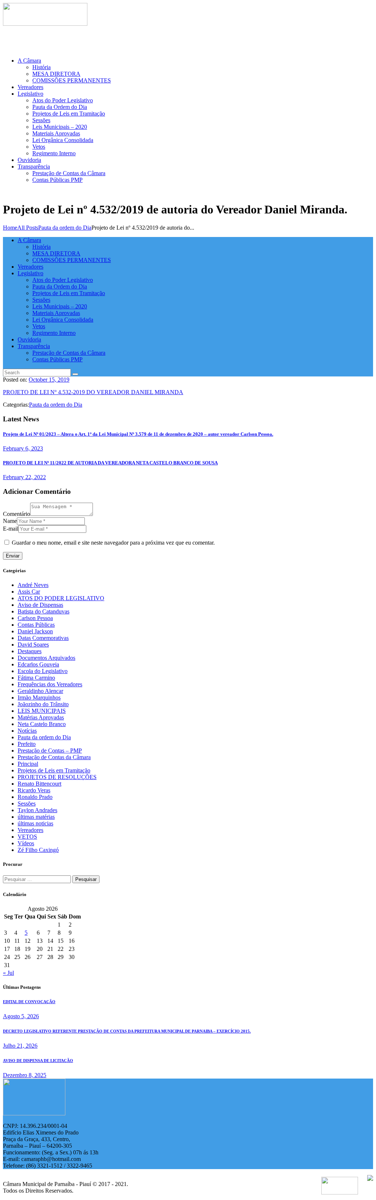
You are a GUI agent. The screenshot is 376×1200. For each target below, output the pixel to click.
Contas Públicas (36, 625)
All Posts (27, 227)
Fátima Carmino (36, 678)
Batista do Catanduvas (43, 611)
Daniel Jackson (35, 631)
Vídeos (26, 843)
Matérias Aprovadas (41, 717)
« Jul (8, 973)
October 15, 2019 (49, 379)
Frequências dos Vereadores (50, 684)
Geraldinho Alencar (40, 691)
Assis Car (29, 591)
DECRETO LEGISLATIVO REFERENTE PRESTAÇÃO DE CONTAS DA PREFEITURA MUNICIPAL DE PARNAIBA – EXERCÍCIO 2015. (127, 1031)
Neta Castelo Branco (42, 724)
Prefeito (27, 744)
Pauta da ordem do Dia (64, 227)
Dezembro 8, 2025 (24, 1075)
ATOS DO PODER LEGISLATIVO (61, 598)
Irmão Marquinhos (39, 697)
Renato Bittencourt (39, 783)
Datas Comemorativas (43, 638)
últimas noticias (35, 823)
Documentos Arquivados (46, 658)
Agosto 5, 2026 (21, 1016)
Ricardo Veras (34, 790)
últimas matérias (36, 817)
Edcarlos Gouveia (38, 664)
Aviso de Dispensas (40, 605)
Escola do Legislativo (43, 671)
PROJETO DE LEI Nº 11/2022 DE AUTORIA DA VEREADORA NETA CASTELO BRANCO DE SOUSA (110, 463)
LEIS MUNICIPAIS (42, 711)
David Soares (33, 644)
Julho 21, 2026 (20, 1046)
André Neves (33, 585)
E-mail (10, 528)
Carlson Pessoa (35, 618)
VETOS (27, 836)
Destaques (29, 651)
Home (10, 227)
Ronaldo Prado (35, 797)
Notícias (27, 731)
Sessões (27, 803)
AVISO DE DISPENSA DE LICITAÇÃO (38, 1060)
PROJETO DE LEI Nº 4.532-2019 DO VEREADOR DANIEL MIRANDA (93, 392)
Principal (28, 764)
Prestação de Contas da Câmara (54, 757)
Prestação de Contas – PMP (50, 750)
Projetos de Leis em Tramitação (54, 770)
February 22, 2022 (24, 477)
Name (10, 521)
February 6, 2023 (23, 448)
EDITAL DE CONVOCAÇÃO (29, 1001)
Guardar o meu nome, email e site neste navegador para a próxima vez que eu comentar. (113, 542)
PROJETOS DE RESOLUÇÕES (57, 777)
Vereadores (30, 830)
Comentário (16, 514)
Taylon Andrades (37, 810)
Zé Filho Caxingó (38, 850)
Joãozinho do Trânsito (43, 704)
